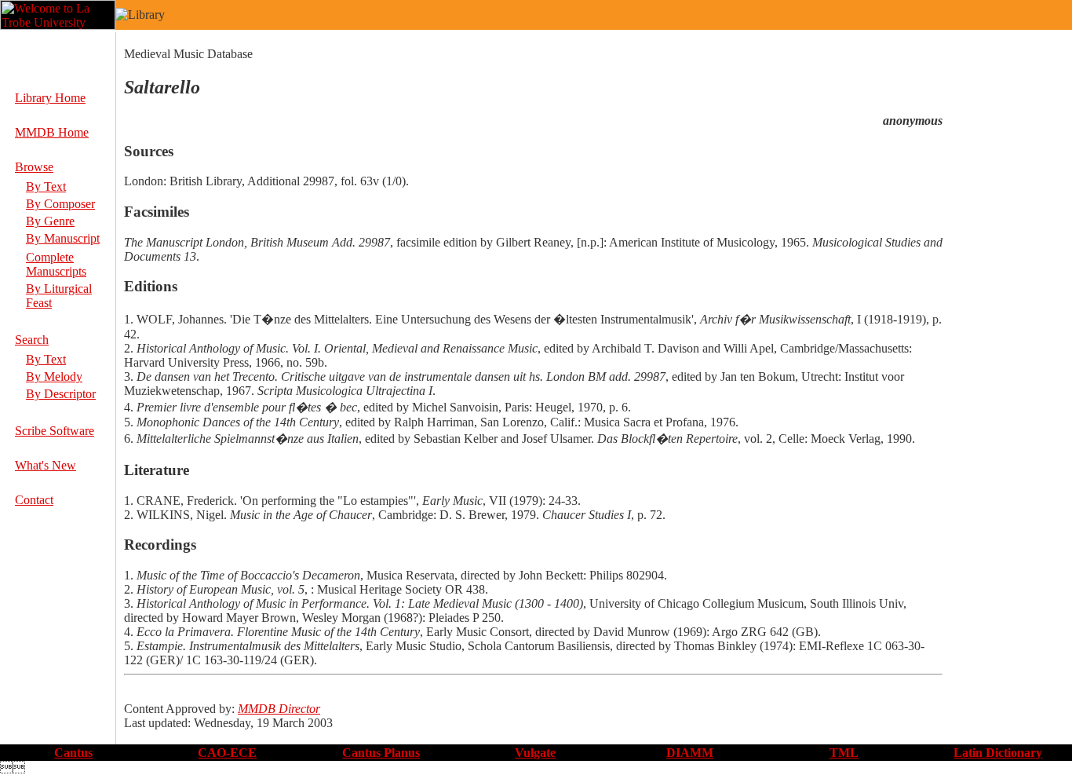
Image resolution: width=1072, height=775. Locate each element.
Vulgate (535, 752)
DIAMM (689, 752)
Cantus (73, 752)
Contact (34, 499)
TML (844, 752)
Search (32, 339)
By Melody (54, 376)
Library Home (50, 97)
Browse (34, 167)
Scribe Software (54, 430)
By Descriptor (61, 393)
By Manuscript (63, 238)
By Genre (50, 221)
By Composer (60, 203)
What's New (45, 465)
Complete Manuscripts (56, 264)
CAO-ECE (227, 752)
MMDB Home (52, 132)
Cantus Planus (381, 752)
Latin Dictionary (997, 752)
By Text (46, 186)
